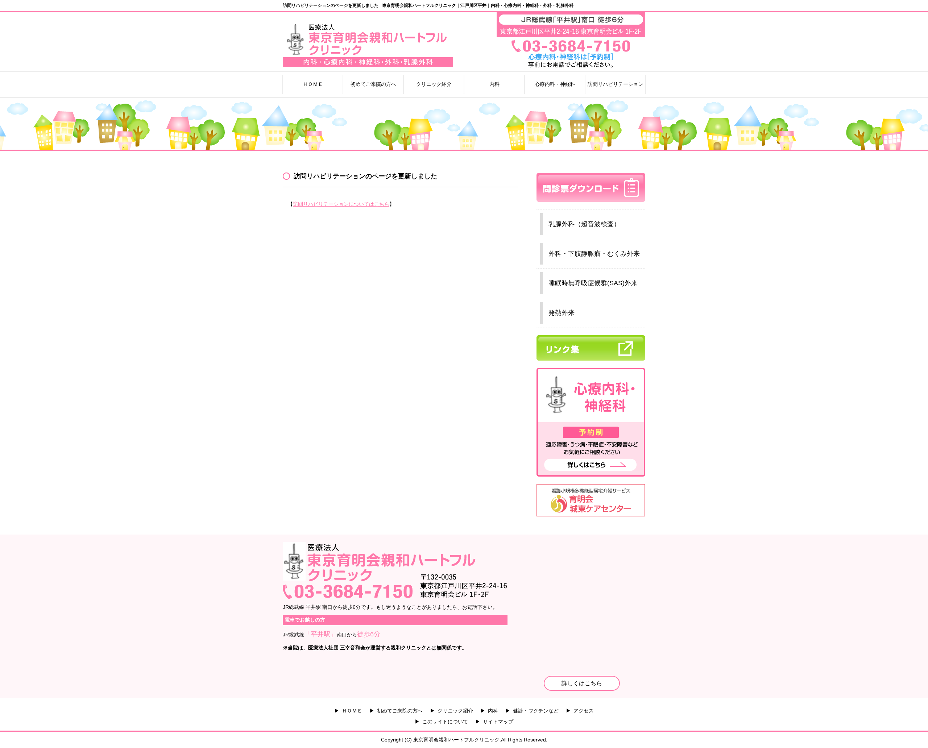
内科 (494, 84)
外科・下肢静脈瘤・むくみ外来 (594, 253)
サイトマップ (498, 721)
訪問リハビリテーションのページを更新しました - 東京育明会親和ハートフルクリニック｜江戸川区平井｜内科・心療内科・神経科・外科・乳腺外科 (428, 5)
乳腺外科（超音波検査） (584, 224)
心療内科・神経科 (555, 84)
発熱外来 (561, 312)
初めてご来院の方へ (373, 84)
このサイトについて (445, 721)
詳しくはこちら (582, 683)
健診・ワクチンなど (536, 711)
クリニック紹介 (434, 84)
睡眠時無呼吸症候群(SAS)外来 (593, 283)
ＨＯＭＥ (313, 84)
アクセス (583, 711)
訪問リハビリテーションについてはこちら (341, 204)
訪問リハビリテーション (615, 84)
